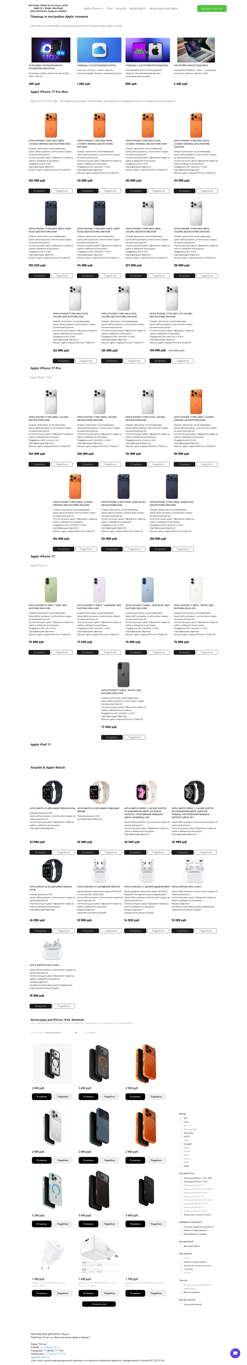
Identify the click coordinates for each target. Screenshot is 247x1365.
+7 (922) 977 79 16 (55, 1353)
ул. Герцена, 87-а (50, 1347)
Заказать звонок (212, 8)
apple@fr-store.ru (40, 1357)
